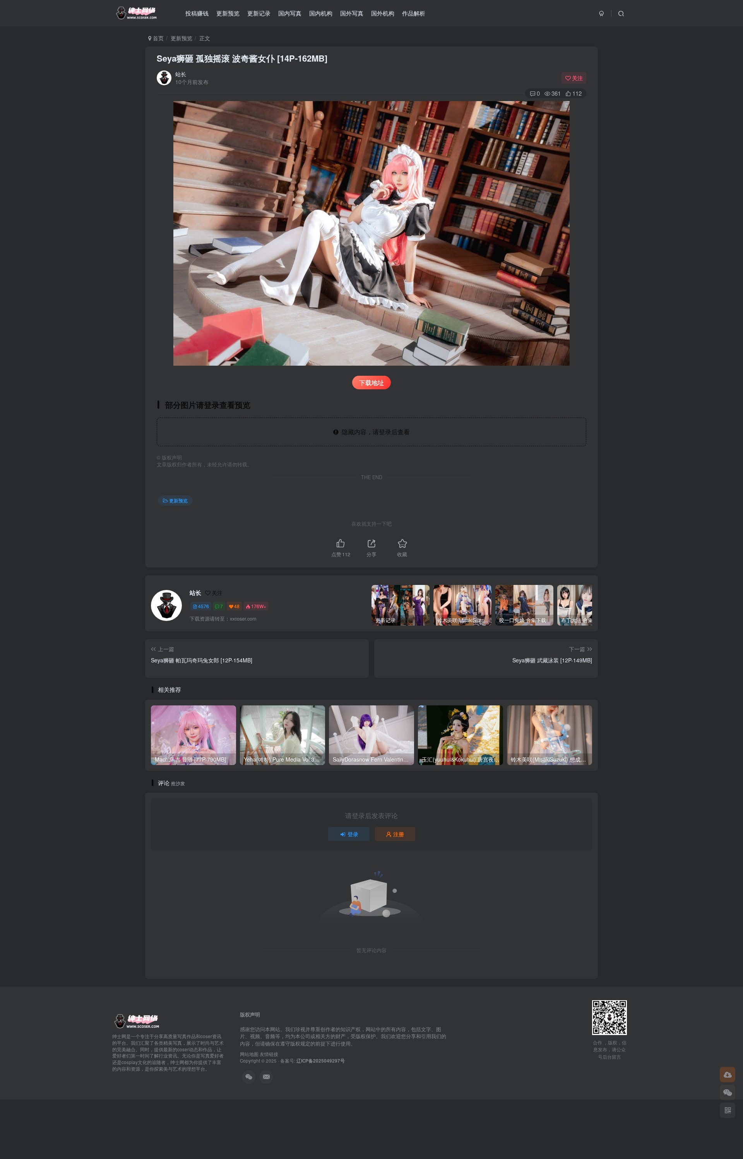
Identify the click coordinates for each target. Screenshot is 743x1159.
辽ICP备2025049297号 (320, 1061)
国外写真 (351, 13)
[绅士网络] (136, 1021)
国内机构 (320, 13)
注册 (398, 834)
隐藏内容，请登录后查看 (374, 431)
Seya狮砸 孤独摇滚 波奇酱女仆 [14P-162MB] (242, 58)
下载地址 (371, 382)
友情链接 (269, 1054)
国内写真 (289, 13)
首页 (157, 38)
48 (237, 606)
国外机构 (382, 13)
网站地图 (249, 1054)
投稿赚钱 (197, 13)
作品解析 (413, 13)
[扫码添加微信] (727, 1092)
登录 (353, 834)
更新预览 (228, 13)
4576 (203, 606)
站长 (180, 74)
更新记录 (258, 13)
